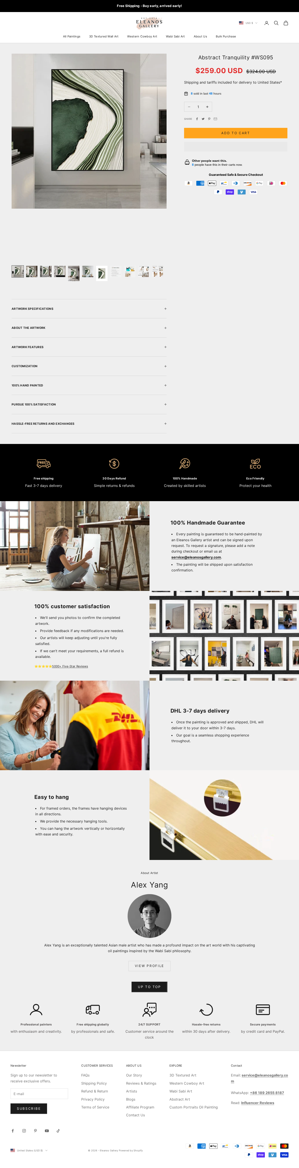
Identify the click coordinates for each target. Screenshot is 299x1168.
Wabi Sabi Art (175, 36)
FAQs (85, 1075)
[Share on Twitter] (203, 119)
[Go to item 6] (88, 271)
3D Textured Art (182, 1075)
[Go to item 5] (74, 273)
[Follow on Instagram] (24, 1131)
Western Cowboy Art (142, 36)
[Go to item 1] (18, 271)
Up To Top (149, 987)
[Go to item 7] (102, 273)
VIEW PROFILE (149, 966)
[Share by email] (215, 119)
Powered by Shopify (131, 1150)
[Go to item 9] (130, 271)
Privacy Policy (93, 1099)
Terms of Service (95, 1107)
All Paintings (71, 36)
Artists (131, 1091)
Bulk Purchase (226, 36)
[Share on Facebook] (197, 119)
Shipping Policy (94, 1083)
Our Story (134, 1075)
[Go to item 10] (144, 271)
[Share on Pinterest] (209, 119)
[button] (235, 147)
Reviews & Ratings (141, 1083)
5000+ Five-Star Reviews (70, 666)
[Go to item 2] (32, 271)
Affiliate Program (140, 1107)
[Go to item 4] (60, 271)
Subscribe (29, 1108)
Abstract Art (179, 1099)
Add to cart (235, 133)
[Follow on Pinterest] (35, 1131)
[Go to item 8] (116, 271)
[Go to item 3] (46, 271)
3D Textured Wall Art (103, 36)
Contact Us (135, 1115)
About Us (200, 36)
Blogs (130, 1099)
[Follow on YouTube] (47, 1131)
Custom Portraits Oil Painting (193, 1107)
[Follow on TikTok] (58, 1131)
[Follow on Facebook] (13, 1131)
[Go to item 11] (158, 271)
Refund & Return (94, 1091)
